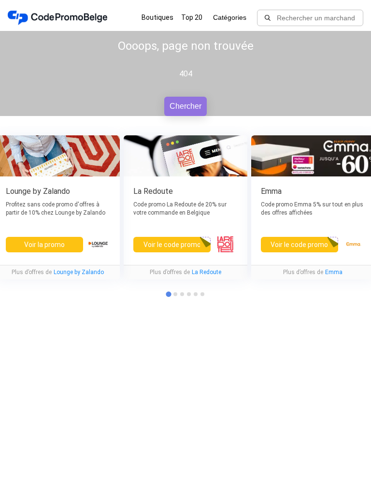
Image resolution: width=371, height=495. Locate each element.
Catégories (229, 17)
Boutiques (157, 17)
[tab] (175, 294)
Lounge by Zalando (79, 272)
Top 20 (191, 17)
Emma (333, 272)
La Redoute (206, 272)
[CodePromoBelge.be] (57, 18)
